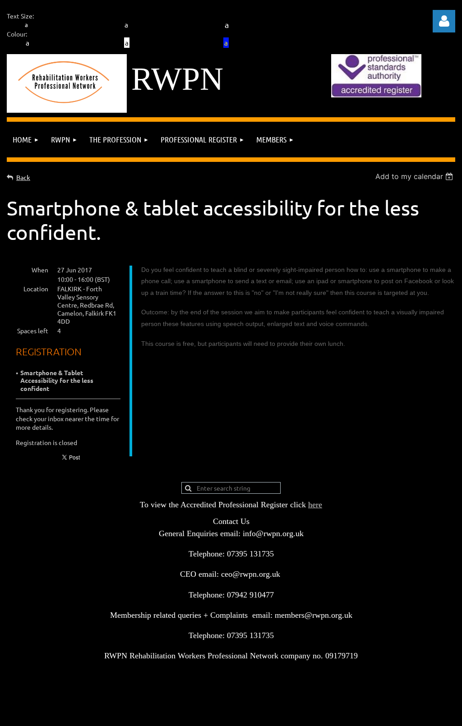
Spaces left (32, 330)
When (40, 270)
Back (23, 177)
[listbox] (415, 176)
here (315, 504)
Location (35, 289)
